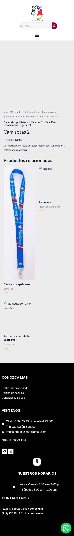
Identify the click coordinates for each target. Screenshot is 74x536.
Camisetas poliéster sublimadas (30, 116)
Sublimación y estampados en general (30, 124)
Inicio (6, 112)
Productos (16, 112)
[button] (37, 35)
